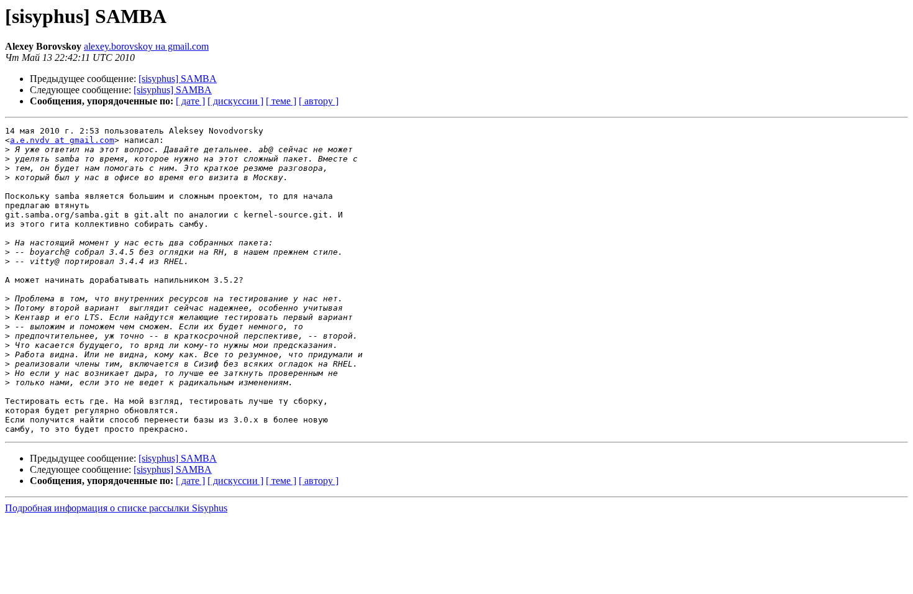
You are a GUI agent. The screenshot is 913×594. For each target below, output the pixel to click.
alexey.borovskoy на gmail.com (146, 46)
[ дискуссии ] (235, 101)
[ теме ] (281, 101)
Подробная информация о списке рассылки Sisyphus (116, 508)
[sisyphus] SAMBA (178, 78)
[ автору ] (318, 101)
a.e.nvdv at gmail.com (62, 140)
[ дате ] (190, 101)
